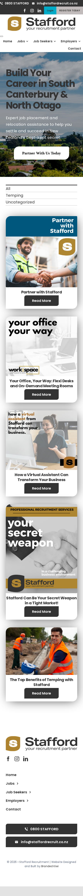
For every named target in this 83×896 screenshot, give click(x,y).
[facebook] (24, 10)
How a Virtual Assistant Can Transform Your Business (41, 477)
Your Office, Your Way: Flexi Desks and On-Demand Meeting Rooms (41, 383)
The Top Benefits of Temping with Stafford (41, 682)
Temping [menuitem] (14, 195)
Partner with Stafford (41, 292)
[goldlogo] (41, 18)
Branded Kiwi (49, 866)
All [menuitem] (8, 188)
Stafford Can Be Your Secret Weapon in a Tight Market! (41, 600)
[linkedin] (39, 10)
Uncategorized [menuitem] (20, 202)
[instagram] (32, 10)
